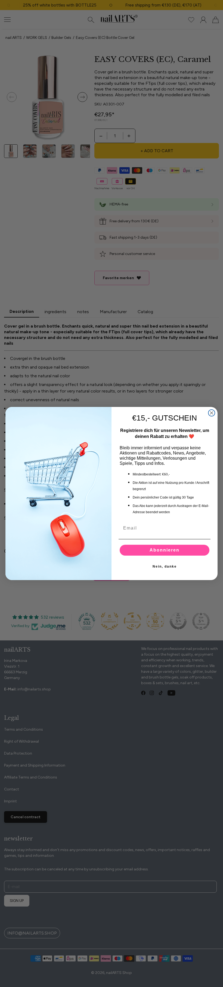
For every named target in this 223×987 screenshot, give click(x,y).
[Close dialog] (211, 413)
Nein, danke (165, 566)
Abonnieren (164, 550)
